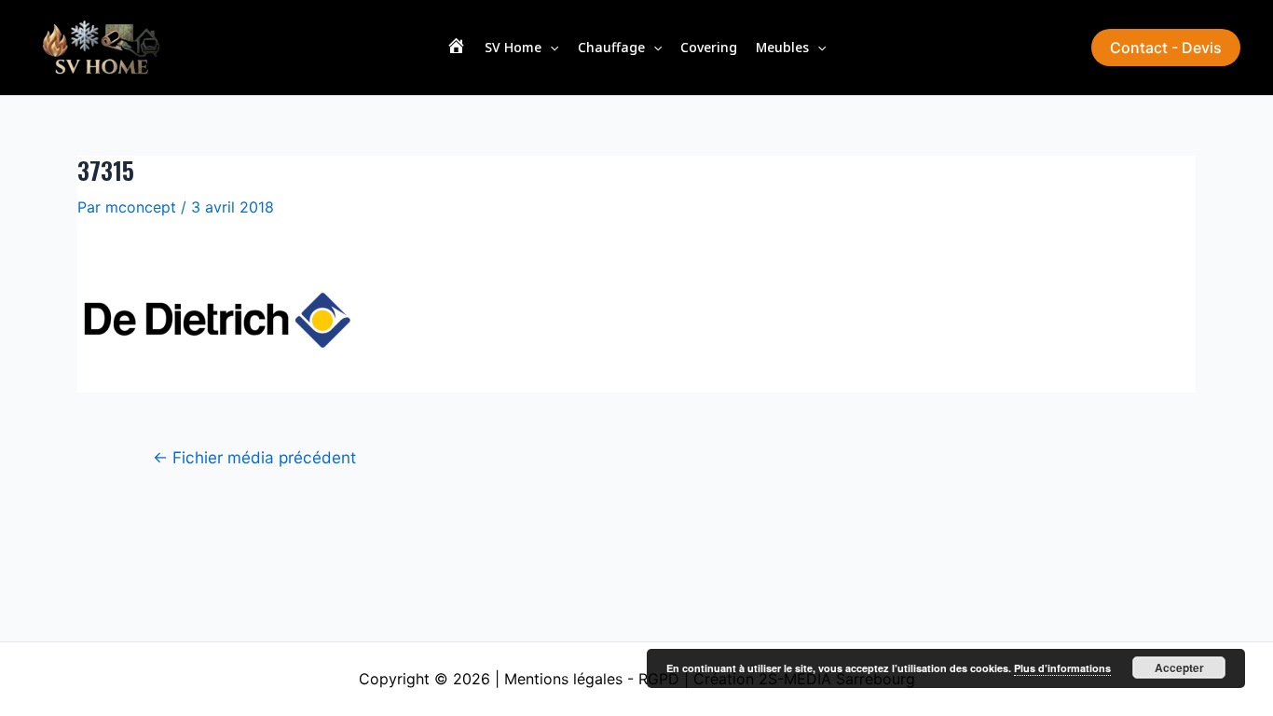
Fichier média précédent (254, 457)
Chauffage (611, 47)
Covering (708, 47)
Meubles (782, 47)
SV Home (513, 47)
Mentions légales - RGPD (591, 678)
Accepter (1179, 667)
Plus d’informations (1062, 668)
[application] (549, 47)
